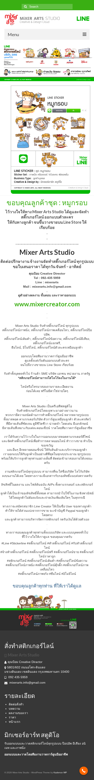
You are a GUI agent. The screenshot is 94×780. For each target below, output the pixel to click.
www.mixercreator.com (47, 304)
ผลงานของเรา (18, 713)
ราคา (12, 717)
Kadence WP (60, 772)
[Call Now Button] (83, 771)
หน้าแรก (14, 721)
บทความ (14, 708)
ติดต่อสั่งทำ (16, 704)
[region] (47, 61)
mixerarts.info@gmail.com (27, 682)
